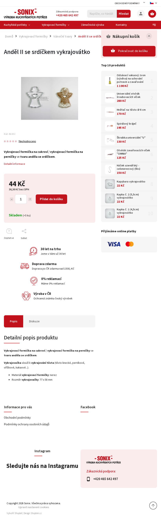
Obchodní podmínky (127, 3)
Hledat (124, 13)
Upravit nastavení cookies (33, 507)
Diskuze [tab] (34, 321)
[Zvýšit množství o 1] (30, 199)
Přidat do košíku (51, 199)
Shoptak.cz (36, 513)
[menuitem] (20, 25)
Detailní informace (14, 164)
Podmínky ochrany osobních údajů (26, 424)
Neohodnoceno (27, 141)
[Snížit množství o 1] (11, 199)
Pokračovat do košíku (133, 51)
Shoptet (18, 513)
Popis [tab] (13, 321)
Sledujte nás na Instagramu (42, 466)
